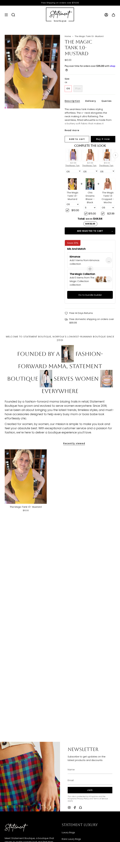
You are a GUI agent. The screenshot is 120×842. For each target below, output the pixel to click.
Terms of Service (100, 798)
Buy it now (103, 139)
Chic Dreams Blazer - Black (90, 197)
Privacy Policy (83, 798)
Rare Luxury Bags (71, 839)
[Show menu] (6, 14)
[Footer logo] (16, 828)
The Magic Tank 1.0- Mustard (72, 196)
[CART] (113, 14)
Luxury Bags (68, 832)
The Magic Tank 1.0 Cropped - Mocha (108, 197)
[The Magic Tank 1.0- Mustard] (26, 476)
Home (68, 36)
